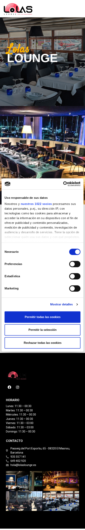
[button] (56, 8)
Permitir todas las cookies (42, 317)
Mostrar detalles (61, 304)
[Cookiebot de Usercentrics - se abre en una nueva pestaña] (63, 183)
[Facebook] (9, 387)
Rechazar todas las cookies (42, 342)
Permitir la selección (42, 329)
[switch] (74, 264)
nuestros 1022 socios (36, 203)
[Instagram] (17, 387)
